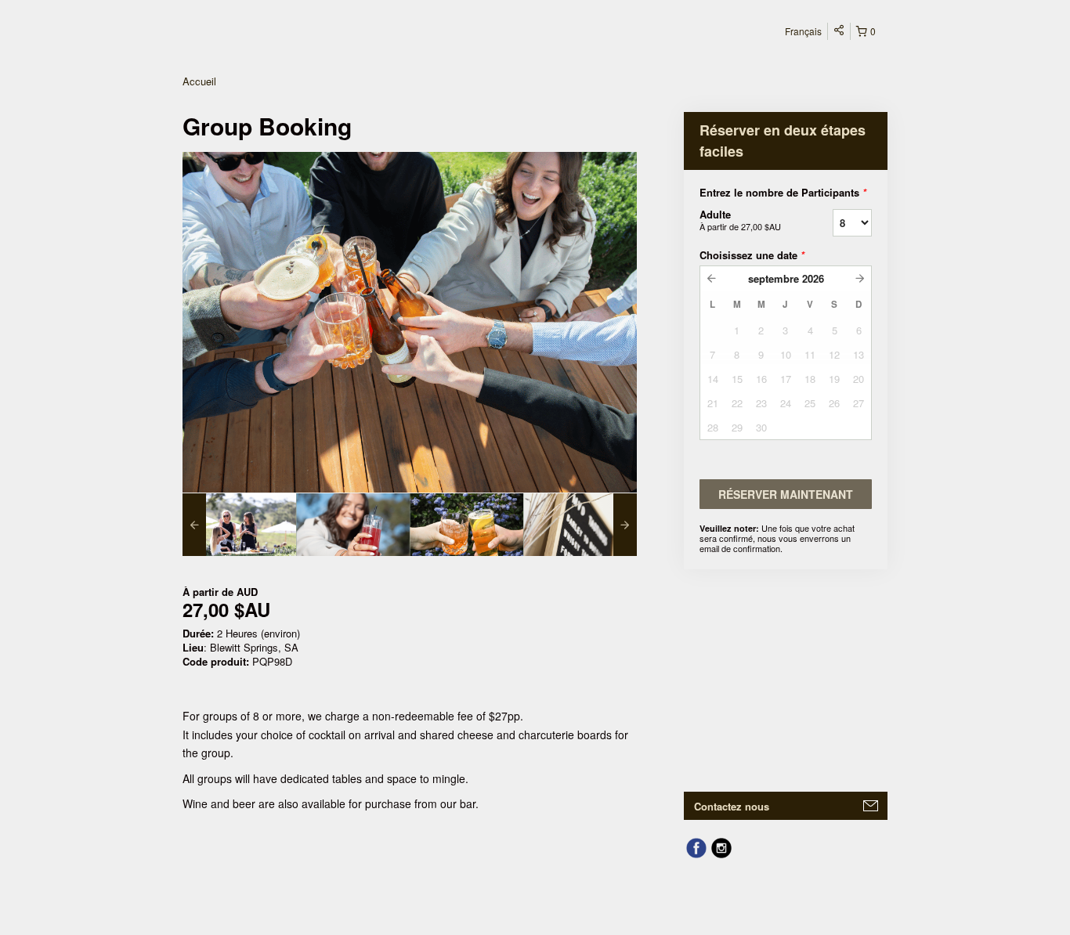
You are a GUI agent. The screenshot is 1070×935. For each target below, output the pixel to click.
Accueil (199, 81)
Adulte (740, 220)
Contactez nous (731, 806)
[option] (239, 524)
